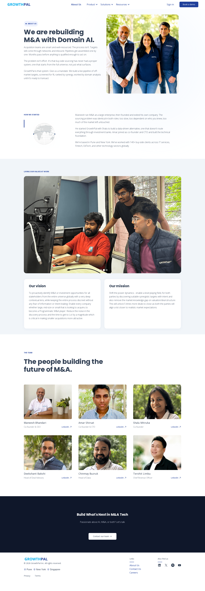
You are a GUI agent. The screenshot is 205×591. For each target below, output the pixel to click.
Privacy (27, 575)
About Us (76, 4)
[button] (94, 4)
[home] (19, 4)
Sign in (170, 4)
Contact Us (135, 569)
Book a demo (189, 4)
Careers (134, 572)
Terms (38, 575)
